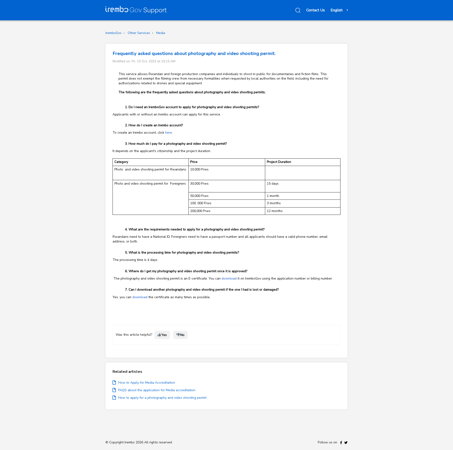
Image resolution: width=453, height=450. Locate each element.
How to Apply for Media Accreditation (146, 382)
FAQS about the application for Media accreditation (156, 390)
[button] (297, 10)
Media (160, 33)
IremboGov (113, 33)
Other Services (139, 33)
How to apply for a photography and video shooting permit (162, 397)
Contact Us (315, 10)
